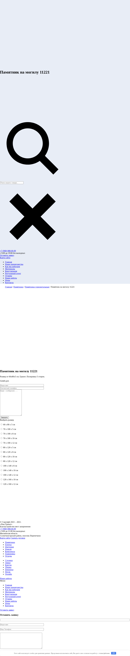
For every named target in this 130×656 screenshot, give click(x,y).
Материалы (10, 269)
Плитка (8, 545)
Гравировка (10, 554)
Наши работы (11, 278)
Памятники (10, 542)
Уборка (8, 567)
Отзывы (8, 276)
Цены (7, 280)
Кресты (8, 565)
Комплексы (10, 551)
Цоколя (8, 549)
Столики (9, 560)
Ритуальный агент (13, 273)
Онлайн (8, 574)
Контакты (9, 283)
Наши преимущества (14, 264)
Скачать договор (18, 538)
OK (113, 653)
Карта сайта (5, 258)
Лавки (8, 563)
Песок (7, 572)
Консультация (11, 271)
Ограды (8, 556)
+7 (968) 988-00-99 (8, 251)
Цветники (9, 547)
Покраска (9, 569)
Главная (8, 262)
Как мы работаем (12, 266)
